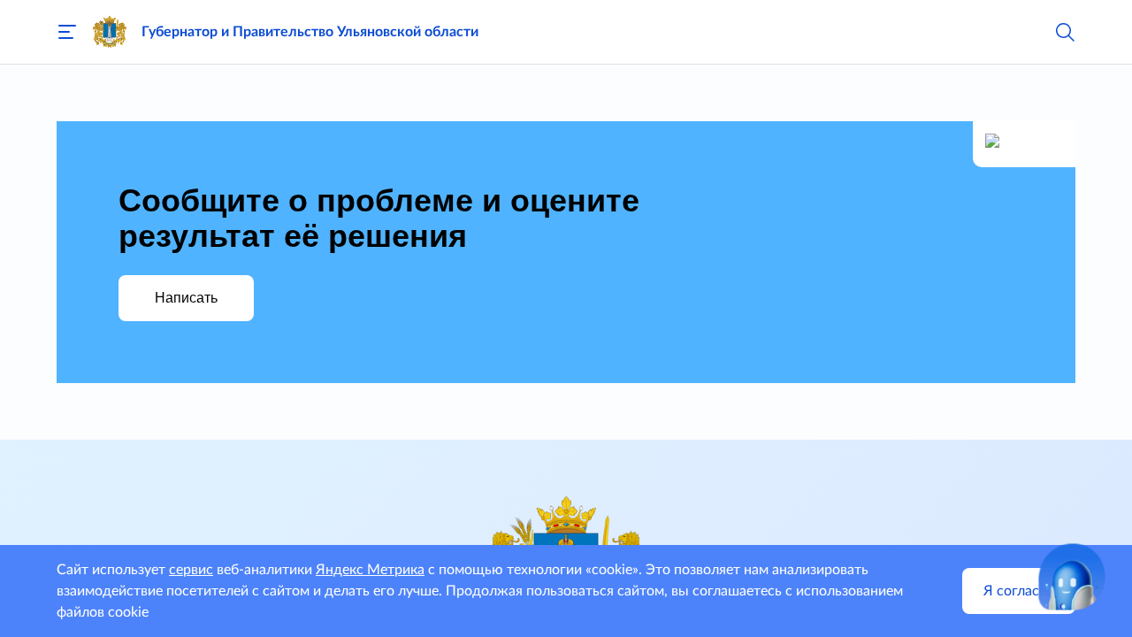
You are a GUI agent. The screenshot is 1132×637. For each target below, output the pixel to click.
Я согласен (1018, 591)
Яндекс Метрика (370, 570)
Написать (186, 297)
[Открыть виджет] (1071, 576)
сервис (191, 570)
